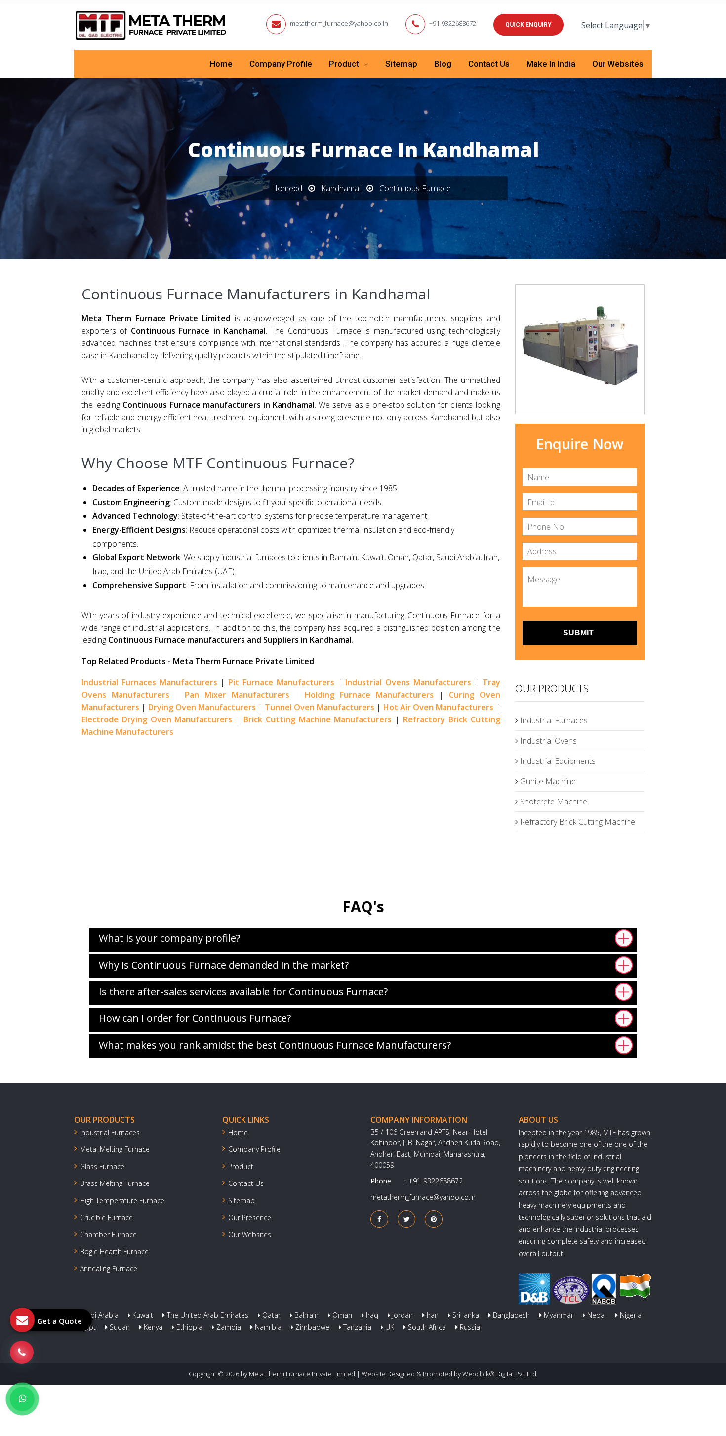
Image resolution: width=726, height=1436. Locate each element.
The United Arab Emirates (206, 1315)
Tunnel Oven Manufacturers (320, 707)
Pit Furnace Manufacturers (281, 682)
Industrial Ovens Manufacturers (408, 682)
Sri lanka (464, 1315)
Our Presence (249, 1217)
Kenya (152, 1327)
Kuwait (141, 1315)
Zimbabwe (311, 1327)
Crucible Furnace (106, 1217)
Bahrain (305, 1315)
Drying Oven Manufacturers (202, 707)
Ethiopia (188, 1327)
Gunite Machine (547, 781)
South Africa (426, 1327)
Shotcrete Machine (552, 801)
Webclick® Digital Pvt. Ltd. (500, 1373)
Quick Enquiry (528, 24)
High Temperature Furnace (122, 1200)
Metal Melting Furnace (115, 1149)
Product (345, 64)
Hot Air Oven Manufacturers (438, 707)
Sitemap (401, 64)
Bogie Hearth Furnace (114, 1251)
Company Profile (280, 64)
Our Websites (618, 64)
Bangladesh (510, 1315)
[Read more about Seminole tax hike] (22, 1399)
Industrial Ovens (547, 740)
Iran (432, 1315)
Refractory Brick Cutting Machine (576, 821)
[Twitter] (406, 1219)
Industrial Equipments (557, 761)
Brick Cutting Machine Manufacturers (317, 719)
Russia (469, 1327)
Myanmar (557, 1315)
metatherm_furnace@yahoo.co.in (339, 23)
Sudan (119, 1327)
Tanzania (356, 1327)
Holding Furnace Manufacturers (369, 694)
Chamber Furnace (108, 1234)
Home (221, 64)
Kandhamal (341, 188)
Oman (341, 1315)
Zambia (227, 1327)
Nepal (595, 1315)
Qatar (270, 1315)
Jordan (401, 1315)
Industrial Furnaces (553, 720)
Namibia (267, 1327)
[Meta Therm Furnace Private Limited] (151, 25)
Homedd (287, 188)
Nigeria (630, 1315)
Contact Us (489, 64)
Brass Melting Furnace (115, 1183)
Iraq (371, 1315)
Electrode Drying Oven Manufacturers (156, 719)
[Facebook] (379, 1219)
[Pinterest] (434, 1219)
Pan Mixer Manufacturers (237, 694)
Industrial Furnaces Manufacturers (149, 682)
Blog (442, 64)
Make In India (550, 64)
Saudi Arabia (98, 1315)
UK (388, 1327)
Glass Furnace (102, 1166)
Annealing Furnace (108, 1268)
